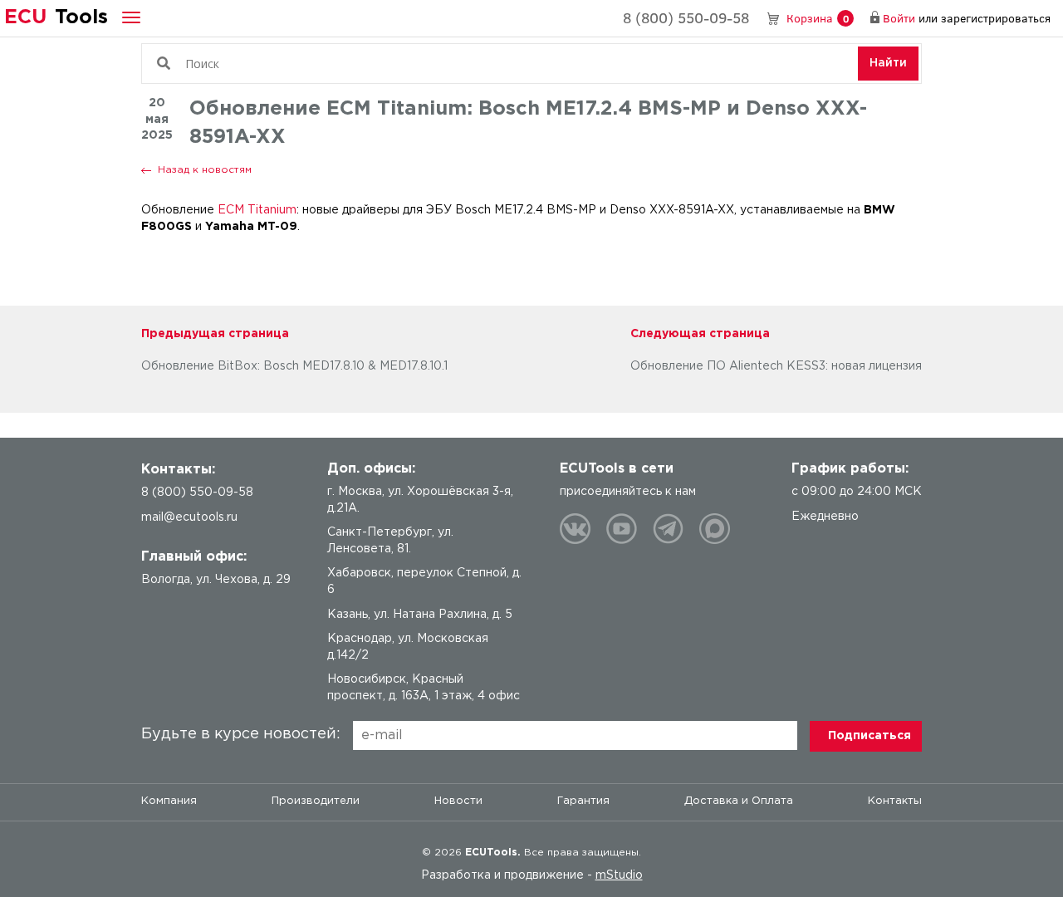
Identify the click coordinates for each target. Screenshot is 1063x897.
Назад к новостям (205, 169)
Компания (169, 801)
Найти (888, 63)
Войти (899, 18)
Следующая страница (700, 334)
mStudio (619, 875)
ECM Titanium (257, 210)
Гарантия (583, 801)
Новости (458, 801)
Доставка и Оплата (738, 801)
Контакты (895, 801)
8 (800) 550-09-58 (686, 17)
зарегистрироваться (996, 18)
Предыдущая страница (215, 334)
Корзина (817, 18)
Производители (316, 801)
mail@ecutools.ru (189, 517)
